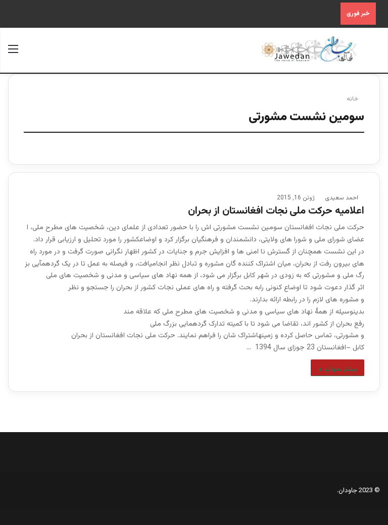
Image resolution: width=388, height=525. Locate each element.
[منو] (13, 53)
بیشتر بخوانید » (337, 369)
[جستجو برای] (375, 53)
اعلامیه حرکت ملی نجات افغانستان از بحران (276, 211)
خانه (353, 98)
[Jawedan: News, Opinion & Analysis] (309, 49)
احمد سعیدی (341, 197)
